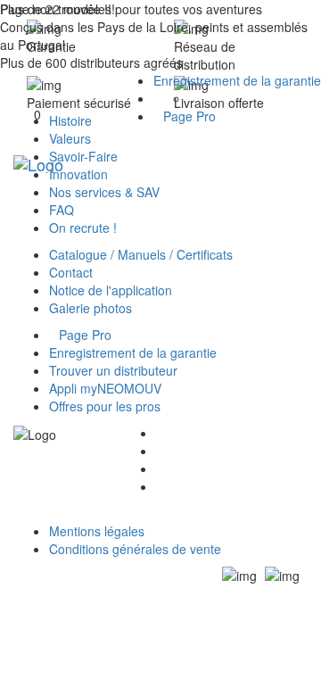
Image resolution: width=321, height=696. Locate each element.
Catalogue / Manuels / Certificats (141, 254)
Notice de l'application (110, 290)
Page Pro (189, 116)
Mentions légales (96, 531)
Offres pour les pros (104, 406)
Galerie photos (90, 308)
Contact (71, 272)
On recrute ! (83, 227)
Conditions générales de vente (135, 549)
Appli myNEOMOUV (105, 388)
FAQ (61, 210)
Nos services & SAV (104, 192)
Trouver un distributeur (113, 370)
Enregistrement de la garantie (237, 80)
